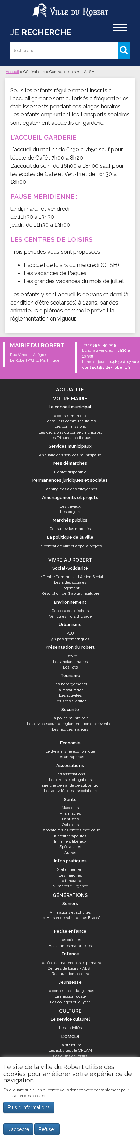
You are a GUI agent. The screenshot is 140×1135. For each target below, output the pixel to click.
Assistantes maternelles (70, 945)
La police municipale (70, 718)
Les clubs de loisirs (70, 1056)
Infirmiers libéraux (70, 841)
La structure (70, 1045)
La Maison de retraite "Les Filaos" (70, 917)
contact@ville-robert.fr (106, 367)
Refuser (47, 1129)
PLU (70, 633)
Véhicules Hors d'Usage (70, 616)
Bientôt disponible (70, 472)
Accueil (12, 71)
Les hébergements (70, 684)
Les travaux (70, 506)
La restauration (70, 690)
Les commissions (70, 426)
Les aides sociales (70, 582)
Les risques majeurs (70, 729)
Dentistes (70, 819)
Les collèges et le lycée (70, 1002)
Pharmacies (70, 813)
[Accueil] (70, 8)
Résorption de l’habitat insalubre (70, 593)
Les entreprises (70, 756)
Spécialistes (70, 846)
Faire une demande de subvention (70, 785)
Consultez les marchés (70, 528)
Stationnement (70, 869)
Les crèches (70, 939)
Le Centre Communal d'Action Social (70, 576)
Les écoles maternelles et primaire (70, 962)
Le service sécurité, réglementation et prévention (70, 723)
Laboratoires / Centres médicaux (70, 830)
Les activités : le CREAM (70, 1050)
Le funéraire (70, 880)
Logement (70, 588)
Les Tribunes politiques (70, 437)
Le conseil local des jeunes (70, 990)
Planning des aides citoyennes (70, 489)
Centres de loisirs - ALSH (70, 968)
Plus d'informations (29, 1107)
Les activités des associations (70, 790)
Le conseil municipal (70, 415)
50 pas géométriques (70, 639)
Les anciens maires (70, 661)
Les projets (70, 511)
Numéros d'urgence (70, 886)
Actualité (70, 389)
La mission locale (70, 996)
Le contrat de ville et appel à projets (70, 546)
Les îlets (70, 667)
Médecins (70, 807)
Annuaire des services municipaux (70, 455)
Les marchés (70, 875)
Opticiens (70, 824)
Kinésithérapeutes (70, 836)
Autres (70, 852)
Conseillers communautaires (70, 421)
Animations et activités (70, 912)
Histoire (70, 656)
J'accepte (18, 1129)
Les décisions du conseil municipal (70, 432)
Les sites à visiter (70, 701)
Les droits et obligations (70, 779)
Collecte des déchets (70, 610)
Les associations (70, 774)
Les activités (70, 695)
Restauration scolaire (70, 973)
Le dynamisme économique (70, 751)
